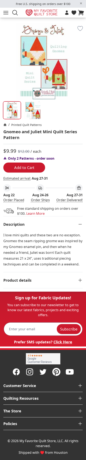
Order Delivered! (69, 200)
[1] (32, 110)
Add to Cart (24, 167)
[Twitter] (43, 372)
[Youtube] (70, 372)
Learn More (35, 213)
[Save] (80, 28)
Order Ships (40, 200)
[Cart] (82, 12)
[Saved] (74, 13)
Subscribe (68, 329)
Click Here (62, 341)
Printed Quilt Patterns (26, 125)
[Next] (81, 48)
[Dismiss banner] (81, 3)
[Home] (5, 124)
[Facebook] (16, 372)
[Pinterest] (56, 372)
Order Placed (13, 200)
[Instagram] (29, 372)
